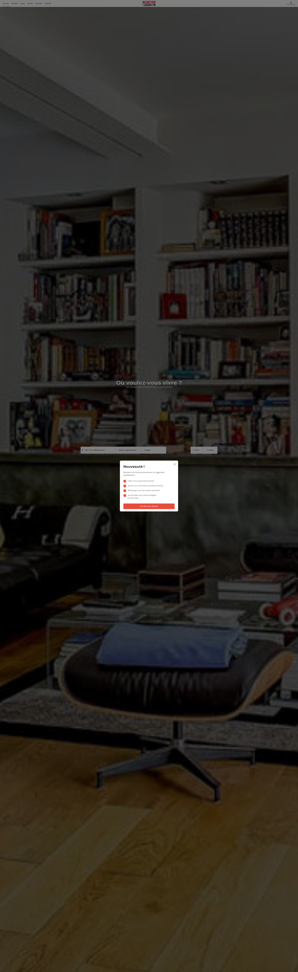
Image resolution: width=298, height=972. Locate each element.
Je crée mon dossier (149, 506)
